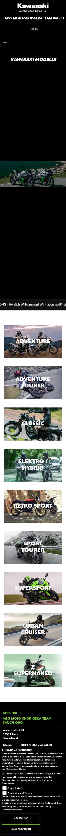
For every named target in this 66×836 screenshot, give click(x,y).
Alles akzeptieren (21, 829)
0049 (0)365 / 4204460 (36, 745)
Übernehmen (21, 818)
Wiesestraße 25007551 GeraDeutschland (13, 734)
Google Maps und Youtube (19, 793)
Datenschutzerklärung (16, 769)
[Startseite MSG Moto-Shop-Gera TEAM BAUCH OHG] (33, 7)
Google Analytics (15, 788)
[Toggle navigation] (4, 42)
